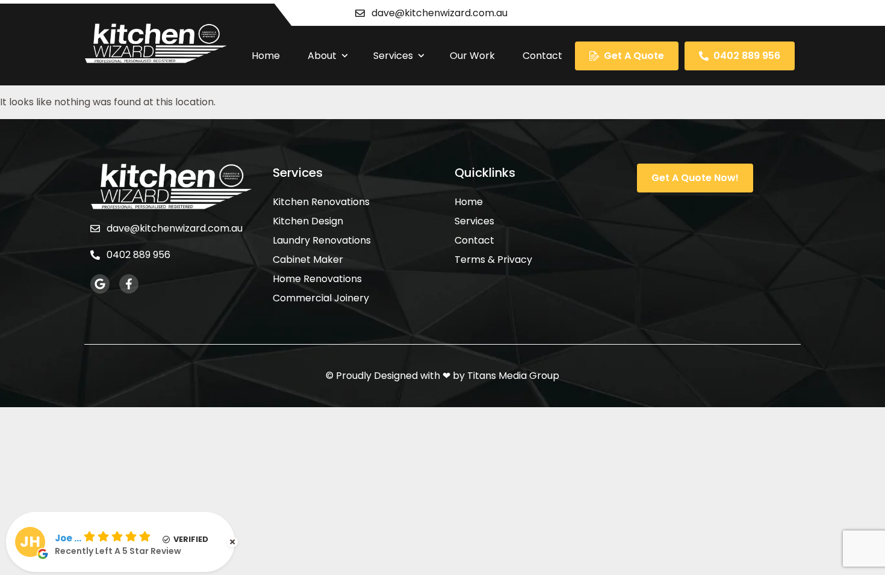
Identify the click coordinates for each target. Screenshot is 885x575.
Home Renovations (317, 279)
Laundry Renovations (322, 241)
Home (266, 56)
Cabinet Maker (308, 260)
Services (393, 56)
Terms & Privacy (493, 260)
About (322, 56)
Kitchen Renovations (321, 202)
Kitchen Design (308, 221)
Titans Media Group (513, 376)
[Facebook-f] (128, 284)
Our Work (472, 56)
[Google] (100, 284)
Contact (542, 56)
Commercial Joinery (321, 298)
